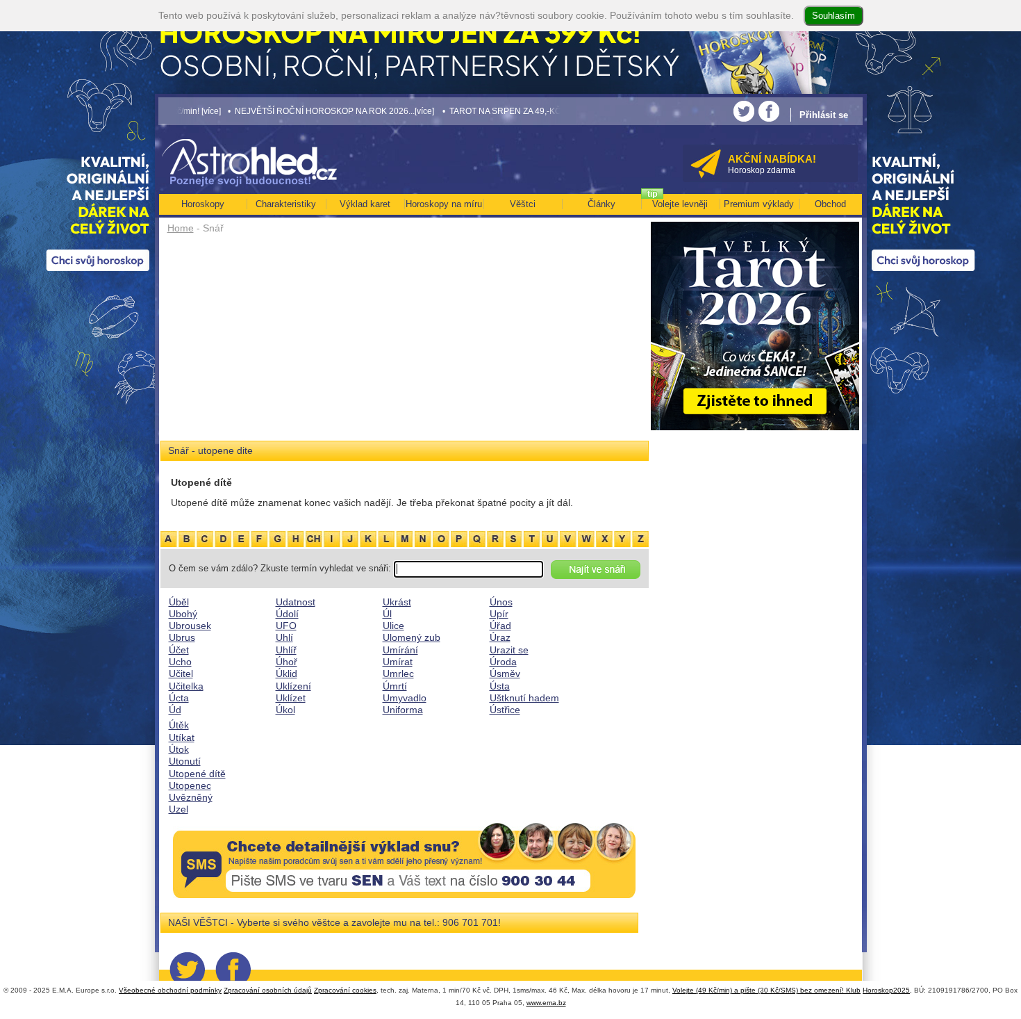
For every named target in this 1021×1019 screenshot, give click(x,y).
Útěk (179, 725)
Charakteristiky (286, 204)
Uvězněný (191, 797)
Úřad (500, 625)
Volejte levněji (680, 204)
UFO (286, 625)
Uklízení (293, 686)
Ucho (180, 661)
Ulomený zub (411, 637)
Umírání (400, 649)
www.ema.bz (546, 1002)
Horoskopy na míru (444, 204)
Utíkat (181, 737)
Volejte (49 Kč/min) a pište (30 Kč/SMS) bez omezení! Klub (766, 990)
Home (180, 228)
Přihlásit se (823, 115)
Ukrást (397, 602)
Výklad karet (365, 204)
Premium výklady (759, 204)
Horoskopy (202, 204)
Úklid (286, 673)
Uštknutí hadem (524, 697)
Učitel (181, 673)
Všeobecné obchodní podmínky (170, 990)
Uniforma (403, 709)
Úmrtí (395, 686)
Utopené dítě (197, 773)
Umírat (398, 661)
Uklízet (291, 697)
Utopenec (190, 785)
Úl (387, 613)
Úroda (503, 661)
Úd (175, 709)
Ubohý (183, 613)
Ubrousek (190, 625)
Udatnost (295, 602)
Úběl (179, 602)
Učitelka (186, 686)
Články (601, 204)
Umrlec (398, 673)
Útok (179, 749)
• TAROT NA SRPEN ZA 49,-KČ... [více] (477, 110)
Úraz (500, 637)
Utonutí (185, 761)
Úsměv (505, 673)
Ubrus (182, 637)
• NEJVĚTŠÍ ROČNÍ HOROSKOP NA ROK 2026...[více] (292, 110)
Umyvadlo (404, 697)
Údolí (287, 613)
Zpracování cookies (345, 990)
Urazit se (509, 649)
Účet (179, 649)
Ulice (393, 625)
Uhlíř (286, 649)
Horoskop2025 (886, 990)
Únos (501, 602)
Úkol (285, 709)
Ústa (500, 686)
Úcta (179, 697)
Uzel (178, 809)
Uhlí (284, 637)
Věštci (523, 204)
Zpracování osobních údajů (268, 990)
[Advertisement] (404, 342)
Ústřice (505, 709)
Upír (499, 613)
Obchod (830, 204)
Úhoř (286, 661)
